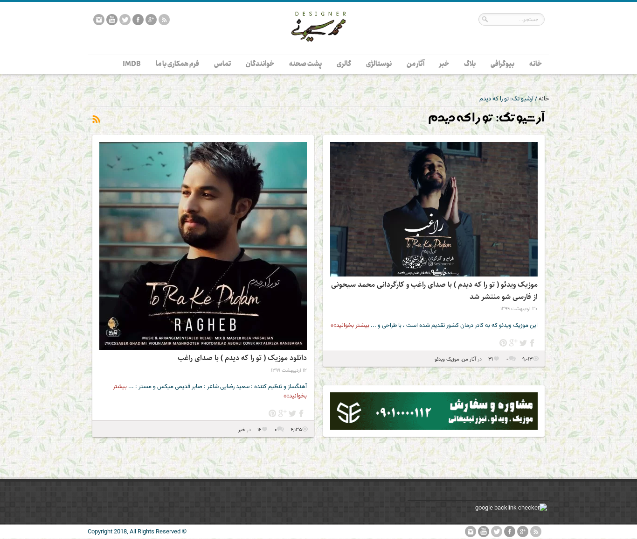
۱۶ (258, 430)
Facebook (532, 343)
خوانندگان (260, 64)
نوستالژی (379, 64)
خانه (535, 64)
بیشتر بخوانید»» (350, 325)
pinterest (503, 343)
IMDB (132, 64)
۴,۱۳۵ (296, 430)
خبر (444, 64)
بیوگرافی (502, 64)
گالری (344, 64)
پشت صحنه (305, 64)
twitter (523, 343)
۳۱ (490, 359)
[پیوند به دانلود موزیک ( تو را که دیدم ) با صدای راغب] (203, 246)
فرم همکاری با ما (177, 64)
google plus (513, 343)
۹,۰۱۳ (527, 359)
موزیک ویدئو (447, 359)
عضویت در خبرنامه (95, 119)
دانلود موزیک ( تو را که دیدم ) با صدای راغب (242, 358)
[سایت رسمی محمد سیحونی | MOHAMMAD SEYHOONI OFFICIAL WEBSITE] (318, 48)
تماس (222, 64)
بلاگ (470, 64)
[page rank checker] (511, 508)
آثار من (415, 64)
